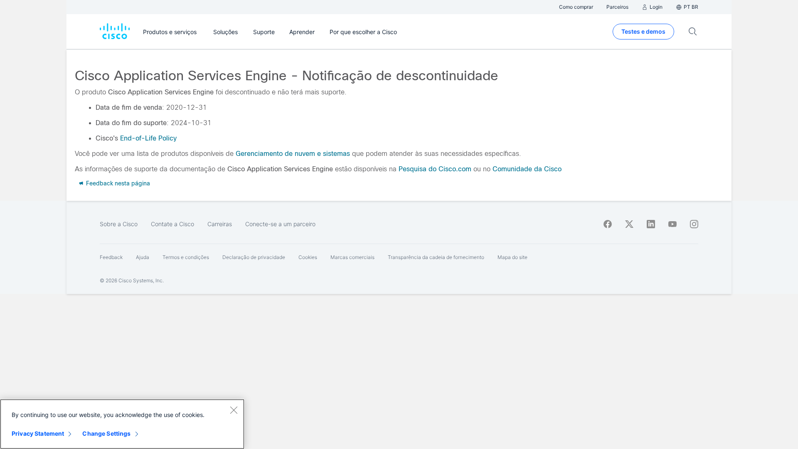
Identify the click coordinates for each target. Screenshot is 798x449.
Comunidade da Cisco (527, 169)
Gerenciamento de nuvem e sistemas (293, 153)
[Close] (233, 410)
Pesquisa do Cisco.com (435, 169)
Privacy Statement (38, 433)
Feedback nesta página (117, 183)
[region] (122, 424)
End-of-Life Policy (148, 138)
